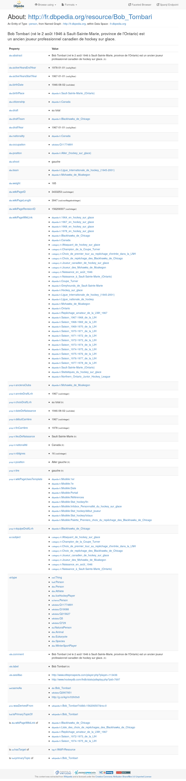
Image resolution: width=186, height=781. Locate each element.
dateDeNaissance (22, 410)
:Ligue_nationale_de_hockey (73, 299)
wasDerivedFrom (21, 705)
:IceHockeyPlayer (63, 595)
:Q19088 (60, 609)
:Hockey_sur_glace (67, 290)
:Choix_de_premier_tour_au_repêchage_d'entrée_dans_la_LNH (94, 253)
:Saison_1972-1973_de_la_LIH (74, 340)
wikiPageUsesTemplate (25, 479)
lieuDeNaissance (22, 436)
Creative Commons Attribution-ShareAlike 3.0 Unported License (123, 776)
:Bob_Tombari (61, 688)
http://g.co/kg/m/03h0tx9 (66, 697)
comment (16, 654)
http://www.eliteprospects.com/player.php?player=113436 (84, 675)
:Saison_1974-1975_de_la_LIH (74, 349)
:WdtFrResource (63, 749)
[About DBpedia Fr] (18, 4)
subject (15, 537)
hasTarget (19, 749)
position (15, 153)
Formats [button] (69, 4)
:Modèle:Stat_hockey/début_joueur (76, 511)
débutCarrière (20, 419)
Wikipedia (68, 776)
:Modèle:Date (64, 488)
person (33, 23)
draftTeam (17, 119)
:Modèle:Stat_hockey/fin (70, 502)
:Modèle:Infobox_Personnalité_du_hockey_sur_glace (87, 506)
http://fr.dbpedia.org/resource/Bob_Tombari (90, 16)
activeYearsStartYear (23, 76)
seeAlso (15, 675)
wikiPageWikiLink (21, 217)
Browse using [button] (45, 4)
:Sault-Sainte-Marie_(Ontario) (73, 93)
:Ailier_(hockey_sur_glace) (71, 153)
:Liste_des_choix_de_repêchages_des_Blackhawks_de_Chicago (93, 727)
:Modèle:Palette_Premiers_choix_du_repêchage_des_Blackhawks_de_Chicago (102, 520)
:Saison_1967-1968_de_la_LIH (74, 317)
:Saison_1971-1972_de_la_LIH (74, 335)
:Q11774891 (62, 144)
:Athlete (58, 591)
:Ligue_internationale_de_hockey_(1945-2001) (83, 170)
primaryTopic (21, 758)
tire (14, 470)
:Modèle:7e (63, 483)
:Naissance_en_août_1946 (72, 272)
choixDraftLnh (20, 402)
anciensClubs (20, 385)
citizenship (17, 101)
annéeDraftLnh (21, 393)
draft (13, 110)
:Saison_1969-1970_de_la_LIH (74, 326)
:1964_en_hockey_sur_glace (73, 217)
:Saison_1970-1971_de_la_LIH (74, 331)
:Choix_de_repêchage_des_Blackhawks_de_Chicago (87, 258)
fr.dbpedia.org (118, 23)
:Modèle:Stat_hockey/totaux (72, 515)
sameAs (15, 688)
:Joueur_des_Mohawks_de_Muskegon (79, 267)
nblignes (17, 453)
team (14, 170)
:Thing (57, 577)
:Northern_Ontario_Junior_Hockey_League (81, 376)
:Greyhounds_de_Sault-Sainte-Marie (77, 285)
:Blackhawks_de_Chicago (71, 119)
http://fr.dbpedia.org (74, 23)
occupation (17, 144)
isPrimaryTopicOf (21, 714)
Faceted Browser (141, 4)
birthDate (16, 84)
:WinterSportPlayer (64, 645)
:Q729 (59, 623)
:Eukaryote (59, 636)
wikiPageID (17, 191)
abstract (15, 55)
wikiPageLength (20, 200)
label (14, 666)
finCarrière (18, 428)
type (13, 577)
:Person (58, 582)
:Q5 (57, 618)
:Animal (58, 632)
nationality (17, 136)
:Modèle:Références (68, 497)
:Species (58, 641)
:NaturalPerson (62, 627)
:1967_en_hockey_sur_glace (73, 222)
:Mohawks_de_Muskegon (71, 174)
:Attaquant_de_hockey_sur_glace (76, 244)
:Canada (61, 101)
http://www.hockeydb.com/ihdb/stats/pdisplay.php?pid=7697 (86, 679)
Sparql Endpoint (168, 4)
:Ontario (61, 308)
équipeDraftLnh (21, 528)
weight (14, 183)
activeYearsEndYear (22, 67)
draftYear (16, 127)
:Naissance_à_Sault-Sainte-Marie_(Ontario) (82, 276)
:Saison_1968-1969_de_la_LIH (74, 322)
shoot (14, 161)
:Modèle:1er (63, 479)
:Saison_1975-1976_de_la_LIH (74, 353)
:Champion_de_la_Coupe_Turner (76, 249)
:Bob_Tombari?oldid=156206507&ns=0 (79, 705)
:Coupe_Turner (65, 281)
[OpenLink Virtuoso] (63, 772)
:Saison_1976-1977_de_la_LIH (74, 358)
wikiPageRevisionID (22, 209)
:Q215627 (61, 614)
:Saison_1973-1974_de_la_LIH (74, 344)
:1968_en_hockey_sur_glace (73, 226)
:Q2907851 (62, 692)
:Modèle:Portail (65, 492)
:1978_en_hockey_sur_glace (73, 231)
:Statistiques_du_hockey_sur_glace (76, 372)
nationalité (18, 445)
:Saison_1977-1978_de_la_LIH (74, 363)
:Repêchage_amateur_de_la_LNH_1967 (79, 313)
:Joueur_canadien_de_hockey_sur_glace (80, 263)
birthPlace (16, 93)
